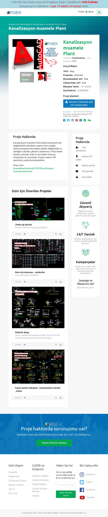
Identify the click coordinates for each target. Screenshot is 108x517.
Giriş (82, 12)
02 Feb (18, 234)
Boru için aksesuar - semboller (30, 272)
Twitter (89, 482)
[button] (16, 54)
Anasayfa (13, 24)
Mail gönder (87, 171)
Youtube (90, 497)
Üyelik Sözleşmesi (40, 480)
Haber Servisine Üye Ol (66, 494)
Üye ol (91, 12)
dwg (72, 71)
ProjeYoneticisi (78, 58)
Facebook (90, 489)
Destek (35, 495)
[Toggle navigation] (99, 12)
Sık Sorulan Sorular (17, 480)
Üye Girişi (13, 493)
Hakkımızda (14, 476)
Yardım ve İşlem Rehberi (39, 490)
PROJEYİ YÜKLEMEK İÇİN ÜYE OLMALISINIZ (81, 103)
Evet (86, 79)
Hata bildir (87, 177)
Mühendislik (25, 24)
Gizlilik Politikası (39, 484)
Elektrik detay (22, 332)
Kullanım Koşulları (40, 476)
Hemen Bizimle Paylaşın (54, 442)
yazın (91, 287)
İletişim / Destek (16, 485)
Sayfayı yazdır (88, 165)
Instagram (90, 474)
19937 (74, 61)
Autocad (78, 75)
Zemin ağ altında (23, 224)
